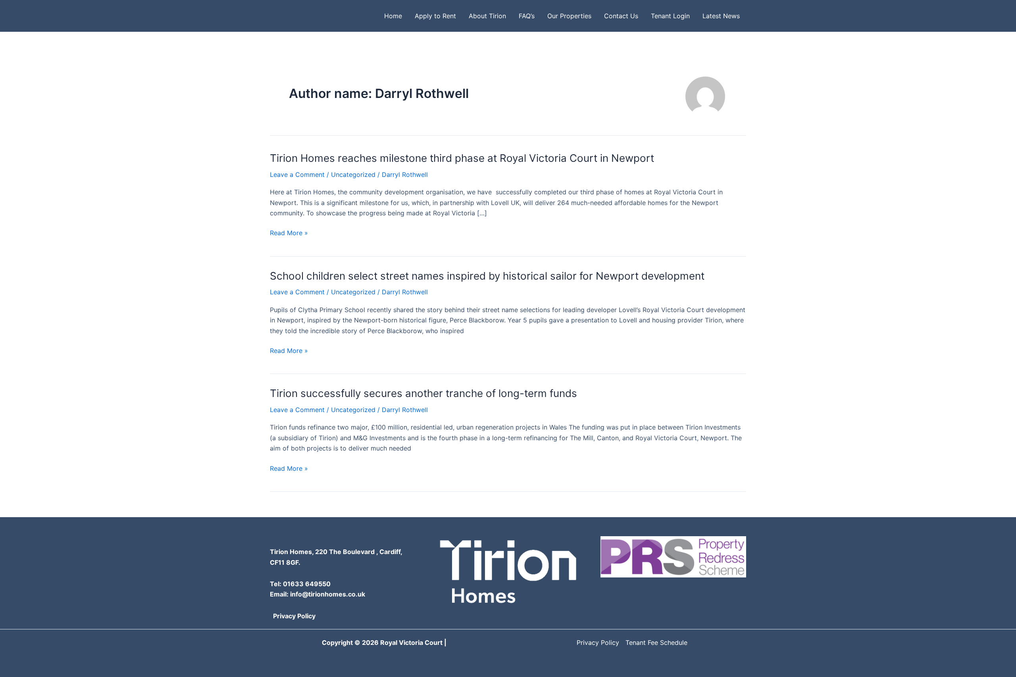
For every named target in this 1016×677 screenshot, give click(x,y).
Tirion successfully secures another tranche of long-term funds (423, 393)
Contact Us (621, 16)
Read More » (289, 233)
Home (393, 16)
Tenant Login (670, 16)
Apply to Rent (435, 16)
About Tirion (487, 16)
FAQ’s (527, 16)
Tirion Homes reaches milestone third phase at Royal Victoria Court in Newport (462, 158)
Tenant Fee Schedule (656, 642)
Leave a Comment (297, 174)
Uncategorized (353, 174)
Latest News (721, 16)
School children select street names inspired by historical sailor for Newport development (487, 276)
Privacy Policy (294, 616)
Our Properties (569, 16)
